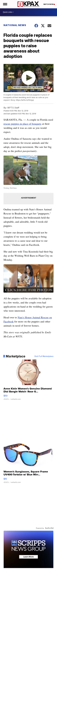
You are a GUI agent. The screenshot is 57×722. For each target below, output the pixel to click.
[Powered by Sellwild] (49, 528)
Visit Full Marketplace (43, 356)
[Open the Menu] (5, 4)
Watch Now (48, 4)
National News (15, 25)
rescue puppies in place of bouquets (22, 123)
